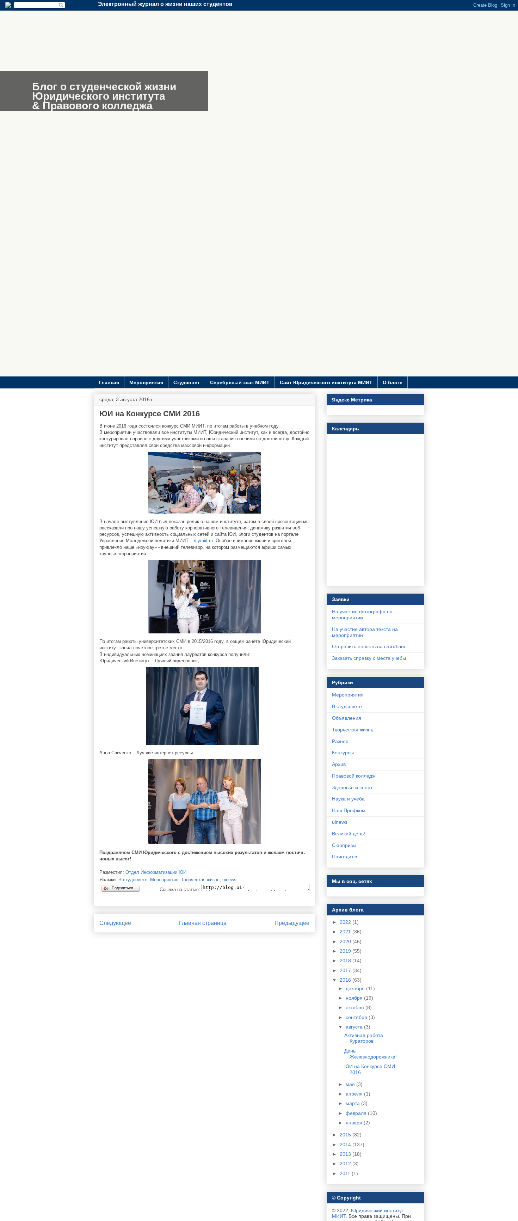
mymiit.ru (203, 540)
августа (355, 1027)
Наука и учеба (348, 799)
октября (355, 1007)
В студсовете (132, 879)
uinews (229, 879)
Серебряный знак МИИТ (240, 382)
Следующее (115, 923)
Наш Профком (348, 810)
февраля (357, 1113)
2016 (346, 980)
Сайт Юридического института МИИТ (326, 382)
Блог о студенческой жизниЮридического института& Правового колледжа (104, 96)
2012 (346, 1163)
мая (351, 1084)
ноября (355, 998)
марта (353, 1103)
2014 (346, 1144)
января (355, 1122)
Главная (109, 382)
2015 (346, 1134)
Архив (339, 764)
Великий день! (348, 833)
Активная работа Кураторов (363, 1038)
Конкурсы (343, 752)
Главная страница (203, 923)
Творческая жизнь (200, 879)
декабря (356, 988)
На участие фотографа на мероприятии (362, 614)
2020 (346, 941)
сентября (357, 1017)
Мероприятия (146, 382)
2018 (346, 960)
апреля (355, 1094)
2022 (346, 922)
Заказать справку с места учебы (369, 658)
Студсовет (186, 382)
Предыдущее (292, 923)
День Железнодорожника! (370, 1054)
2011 (346, 1173)
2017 (346, 970)
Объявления (346, 718)
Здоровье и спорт (352, 787)
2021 (346, 931)
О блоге (392, 382)
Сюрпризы (344, 845)
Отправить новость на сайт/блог (369, 646)
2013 (346, 1154)
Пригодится (345, 856)
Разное (340, 741)
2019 (346, 951)
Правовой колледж (353, 776)
